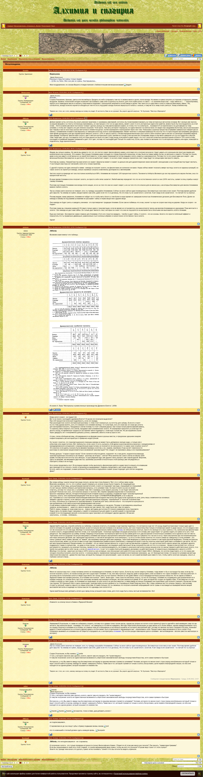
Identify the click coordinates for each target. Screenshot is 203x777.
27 (81, 640)
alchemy (26, 227)
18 (86, 118)
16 (86, 70)
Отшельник (26, 148)
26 (81, 620)
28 (82, 686)
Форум (3, 59)
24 (81, 564)
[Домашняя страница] (57, 409)
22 (81, 478)
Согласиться (188, 773)
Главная (10, 26)
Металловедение (48, 59)
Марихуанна (25, 92)
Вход (53, 26)
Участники (174, 31)
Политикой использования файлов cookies (131, 774)
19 (86, 148)
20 (86, 227)
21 (86, 413)
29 (82, 718)
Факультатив (12, 59)
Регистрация (46, 26)
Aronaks (25, 70)
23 (81, 522)
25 (81, 598)
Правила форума (185, 31)
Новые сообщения (162, 31)
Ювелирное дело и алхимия (29, 59)
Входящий (25, 413)
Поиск (195, 31)
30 (82, 738)
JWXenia (26, 118)
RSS (194, 26)
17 (83, 92)
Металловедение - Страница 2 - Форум (27, 26)
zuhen (26, 686)
